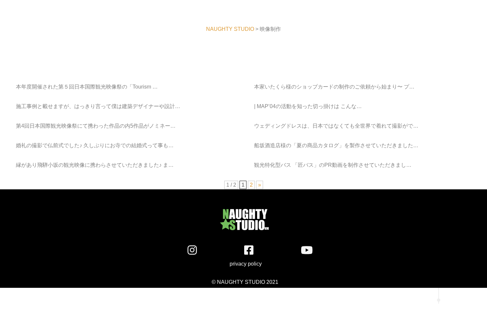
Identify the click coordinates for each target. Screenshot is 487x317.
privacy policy (241, 264)
